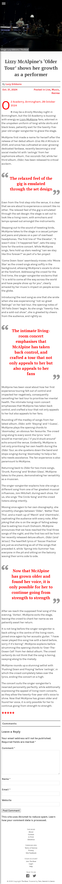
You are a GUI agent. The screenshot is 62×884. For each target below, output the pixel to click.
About (31, 832)
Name (6, 779)
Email (6, 789)
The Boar (24, 881)
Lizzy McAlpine (28, 119)
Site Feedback (31, 853)
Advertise (31, 840)
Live (48, 89)
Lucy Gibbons (13, 84)
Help (31, 866)
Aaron (52, 881)
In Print (31, 837)
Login (31, 864)
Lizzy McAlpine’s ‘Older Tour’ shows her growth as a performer (31, 67)
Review (55, 93)
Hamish (45, 881)
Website (6, 800)
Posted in (40, 89)
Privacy (31, 850)
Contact (31, 835)
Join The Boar (31, 861)
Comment (8, 748)
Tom (39, 881)
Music (55, 89)
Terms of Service (31, 848)
